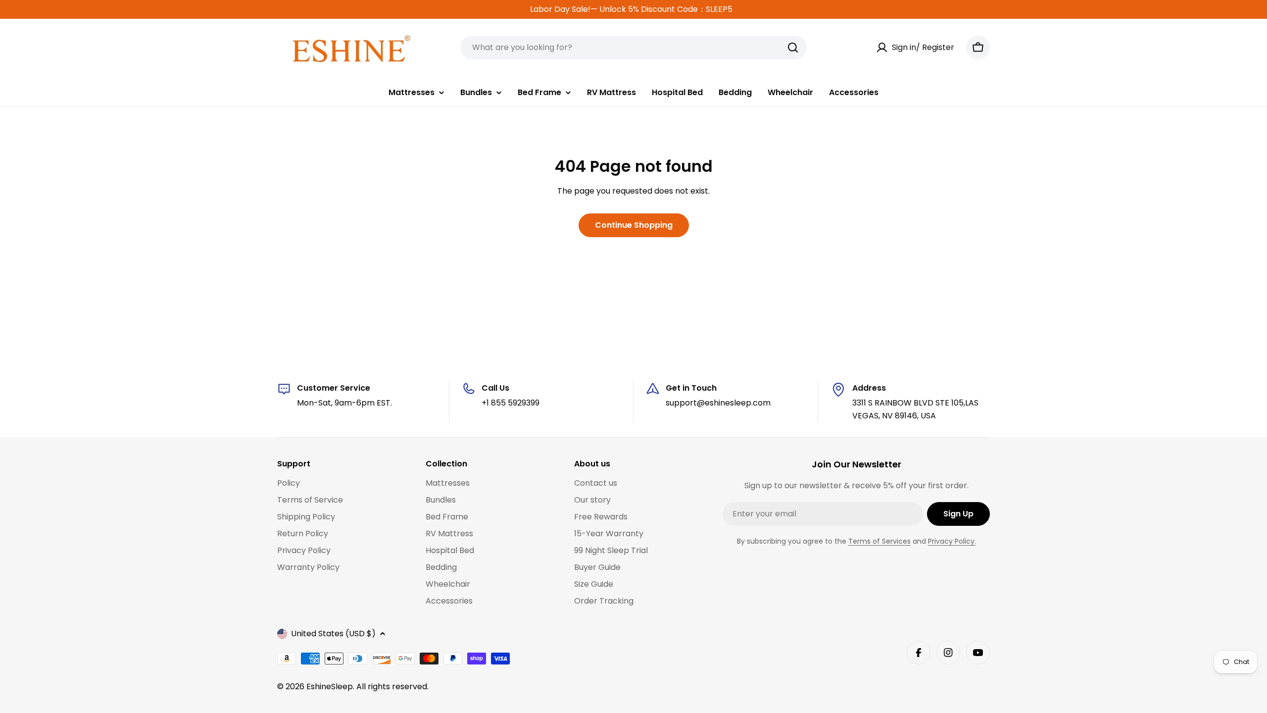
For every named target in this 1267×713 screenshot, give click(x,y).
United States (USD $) (333, 633)
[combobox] (633, 47)
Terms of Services (879, 541)
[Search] (793, 47)
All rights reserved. (392, 686)
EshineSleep (329, 686)
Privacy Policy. (952, 541)
